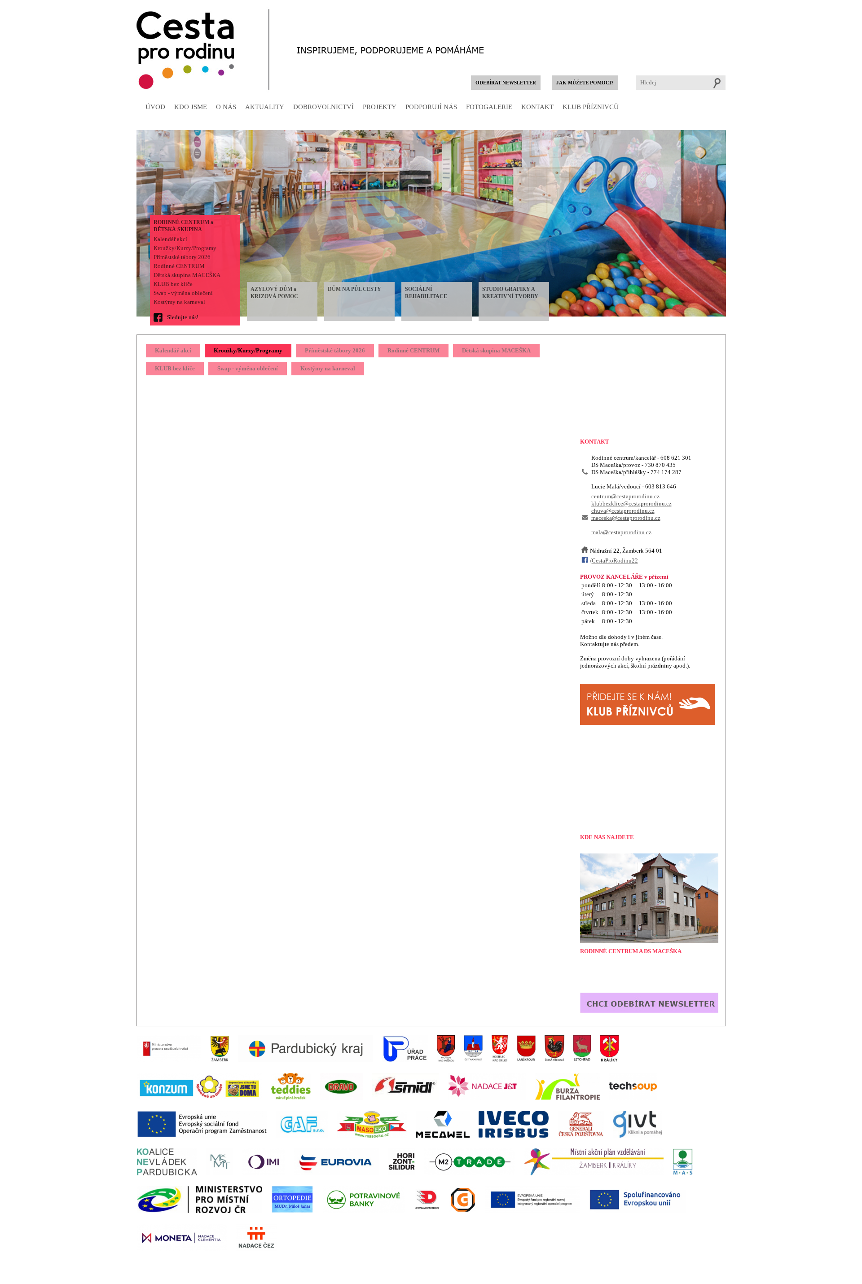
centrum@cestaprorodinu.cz (625, 496)
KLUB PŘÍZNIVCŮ (591, 106)
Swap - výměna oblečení (183, 293)
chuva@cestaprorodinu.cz (623, 510)
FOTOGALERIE (489, 106)
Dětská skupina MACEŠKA (187, 275)
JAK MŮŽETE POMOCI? (585, 82)
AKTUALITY (264, 106)
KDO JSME (190, 106)
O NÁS (226, 106)
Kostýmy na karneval (179, 302)
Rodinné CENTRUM (179, 266)
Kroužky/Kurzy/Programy (185, 248)
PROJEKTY (379, 106)
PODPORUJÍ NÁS (431, 106)
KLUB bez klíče (173, 284)
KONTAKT (537, 106)
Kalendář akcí (170, 239)
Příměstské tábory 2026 (182, 257)
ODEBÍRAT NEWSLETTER (505, 82)
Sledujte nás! (182, 317)
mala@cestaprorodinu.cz (621, 532)
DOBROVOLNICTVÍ (323, 106)
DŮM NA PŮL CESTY (354, 289)
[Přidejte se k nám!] (647, 723)
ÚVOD (155, 106)
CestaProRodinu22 (615, 560)
